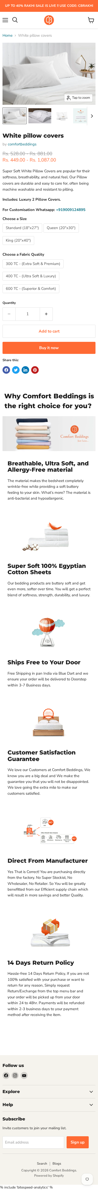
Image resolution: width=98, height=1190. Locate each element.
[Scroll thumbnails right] (91, 116)
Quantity (9, 303)
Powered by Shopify (49, 1175)
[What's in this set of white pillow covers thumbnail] (81, 116)
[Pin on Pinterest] (35, 370)
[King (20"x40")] (19, 246)
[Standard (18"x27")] (23, 233)
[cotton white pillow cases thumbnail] (62, 116)
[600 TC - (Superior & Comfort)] (32, 294)
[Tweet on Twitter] (16, 370)
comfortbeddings (22, 144)
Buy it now (49, 348)
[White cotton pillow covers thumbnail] (40, 116)
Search (42, 1163)
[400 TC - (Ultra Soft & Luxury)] (32, 281)
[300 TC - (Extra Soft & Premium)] (34, 269)
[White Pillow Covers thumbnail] (14, 116)
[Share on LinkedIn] (25, 370)
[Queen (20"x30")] (61, 233)
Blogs (57, 1163)
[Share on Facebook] (6, 370)
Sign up (78, 1142)
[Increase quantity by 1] (46, 313)
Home (8, 35)
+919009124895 (70, 209)
